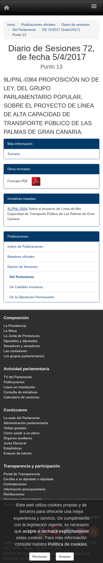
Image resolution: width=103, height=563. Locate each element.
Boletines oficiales (20, 257)
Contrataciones (15, 484)
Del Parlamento (24, 30)
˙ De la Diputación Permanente (30, 297)
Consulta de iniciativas (20, 392)
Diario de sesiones (76, 24)
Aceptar (65, 556)
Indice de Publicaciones (25, 246)
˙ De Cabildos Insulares (25, 287)
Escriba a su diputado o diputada (28, 479)
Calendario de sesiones (21, 397)
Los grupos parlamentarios (24, 356)
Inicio (11, 24)
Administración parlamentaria (26, 423)
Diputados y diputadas (20, 341)
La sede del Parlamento (22, 418)
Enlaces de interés (18, 453)
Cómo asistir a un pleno (22, 433)
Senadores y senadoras (22, 346)
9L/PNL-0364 (17, 209)
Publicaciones (14, 382)
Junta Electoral (15, 443)
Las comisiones (15, 351)
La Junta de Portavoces (22, 336)
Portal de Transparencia (22, 474)
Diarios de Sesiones (22, 267)
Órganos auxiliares (18, 438)
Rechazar (39, 556)
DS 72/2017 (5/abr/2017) (61, 30)
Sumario (13, 154)
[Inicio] (6, 7)
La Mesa (10, 331)
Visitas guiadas (15, 428)
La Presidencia (15, 326)
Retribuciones (14, 494)
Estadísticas (13, 448)
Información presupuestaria (24, 489)
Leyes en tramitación (19, 387)
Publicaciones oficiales (38, 24)
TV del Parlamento (18, 377)
